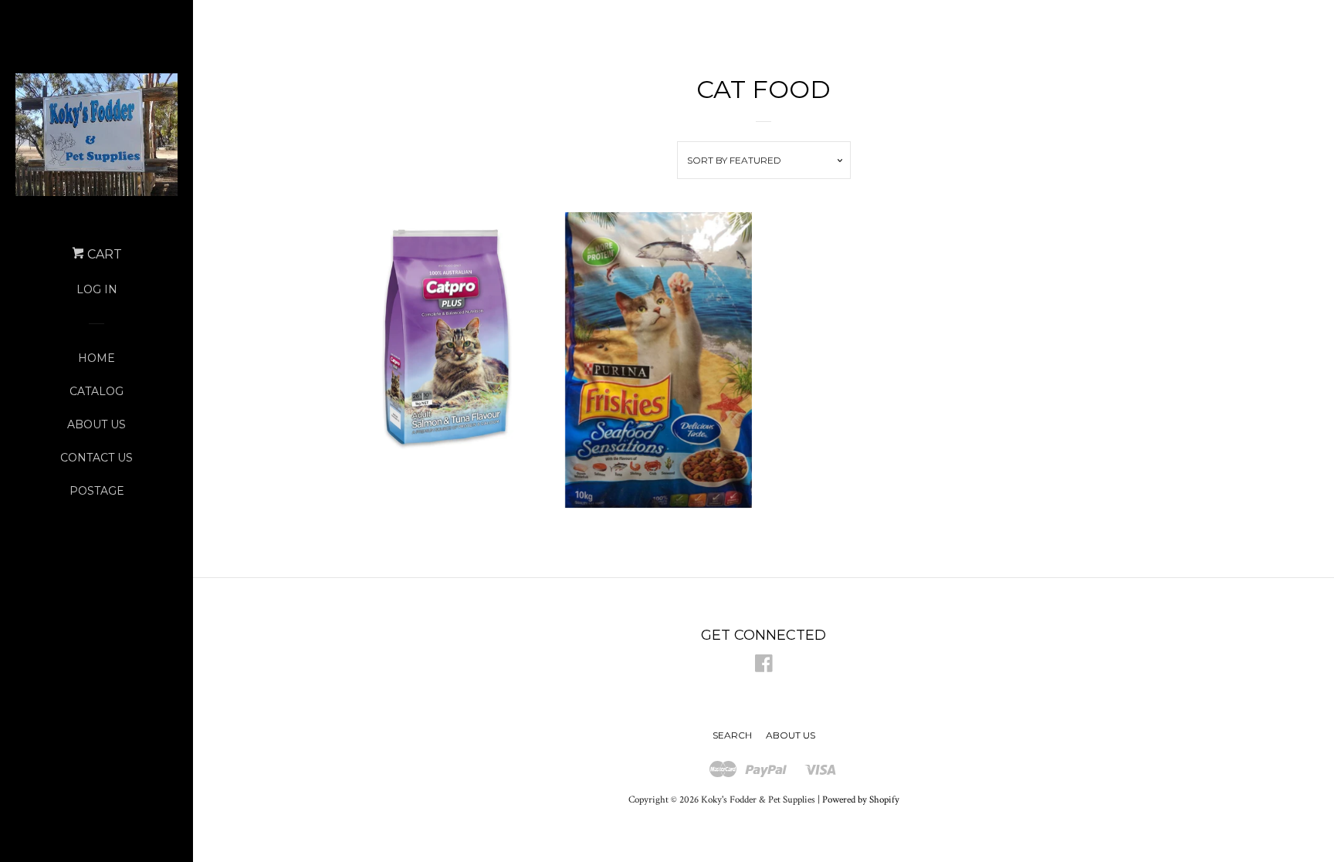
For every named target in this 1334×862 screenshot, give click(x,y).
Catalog (96, 391)
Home (96, 358)
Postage (96, 491)
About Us (96, 424)
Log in (96, 289)
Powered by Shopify (860, 799)
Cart (103, 254)
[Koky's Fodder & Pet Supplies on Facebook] (764, 667)
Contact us (96, 458)
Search (732, 735)
